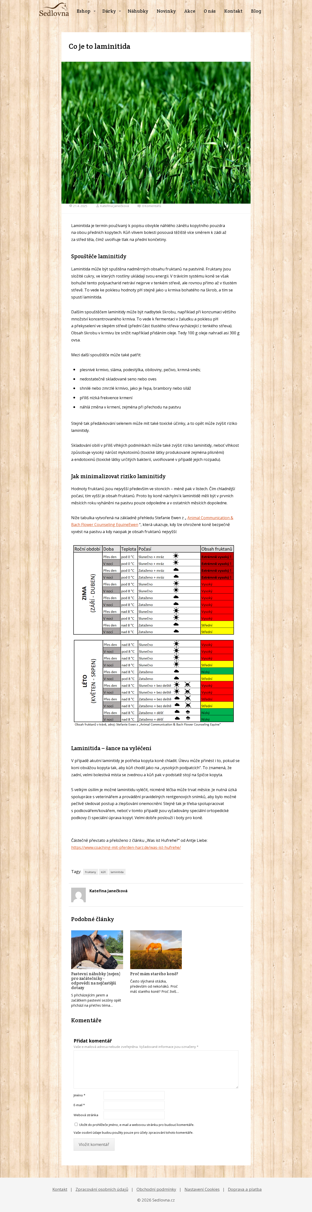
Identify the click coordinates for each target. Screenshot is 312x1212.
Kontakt (233, 11)
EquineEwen (127, 524)
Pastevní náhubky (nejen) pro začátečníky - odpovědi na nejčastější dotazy (95, 980)
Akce (189, 11)
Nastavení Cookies (202, 1189)
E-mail (79, 1105)
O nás (210, 11)
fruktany (90, 872)
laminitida (117, 872)
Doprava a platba (245, 1189)
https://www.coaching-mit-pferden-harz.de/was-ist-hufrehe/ (126, 847)
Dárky (109, 11)
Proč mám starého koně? (154, 973)
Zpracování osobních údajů (102, 1189)
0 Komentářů (151, 206)
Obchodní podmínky (156, 1189)
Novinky (166, 11)
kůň (103, 872)
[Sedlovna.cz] (54, 11)
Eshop (83, 11)
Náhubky (138, 11)
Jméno (79, 1095)
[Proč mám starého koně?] (156, 949)
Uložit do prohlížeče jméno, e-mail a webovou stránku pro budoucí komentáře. (136, 1125)
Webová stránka (86, 1115)
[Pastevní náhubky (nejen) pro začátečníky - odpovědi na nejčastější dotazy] (97, 949)
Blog (256, 11)
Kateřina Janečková (114, 206)
